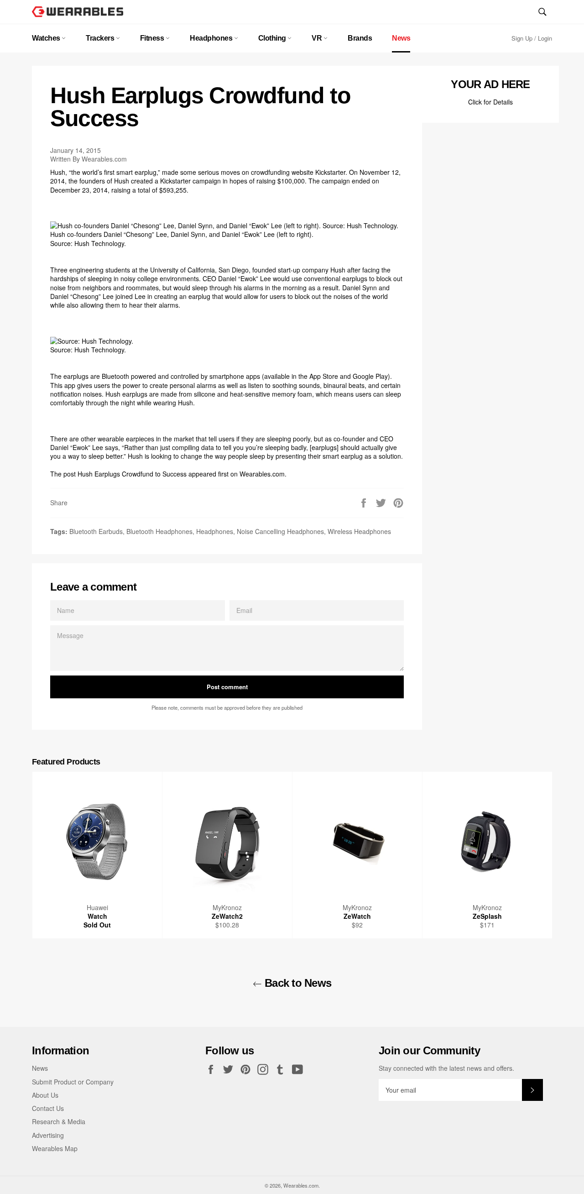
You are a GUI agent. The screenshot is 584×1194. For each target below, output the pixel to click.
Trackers (101, 38)
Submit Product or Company (73, 1081)
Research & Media (58, 1121)
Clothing (273, 38)
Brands (360, 38)
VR (317, 38)
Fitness (153, 38)
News (401, 38)
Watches (47, 38)
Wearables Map (55, 1148)
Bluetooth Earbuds (96, 531)
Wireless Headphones (359, 531)
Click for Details (490, 101)
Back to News (297, 983)
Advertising (48, 1135)
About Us (45, 1095)
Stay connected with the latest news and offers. (446, 1068)
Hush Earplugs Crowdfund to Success (132, 473)
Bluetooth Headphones (159, 531)
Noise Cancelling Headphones (280, 531)
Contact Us (48, 1108)
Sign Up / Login (531, 38)
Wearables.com (262, 473)
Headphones (212, 38)
